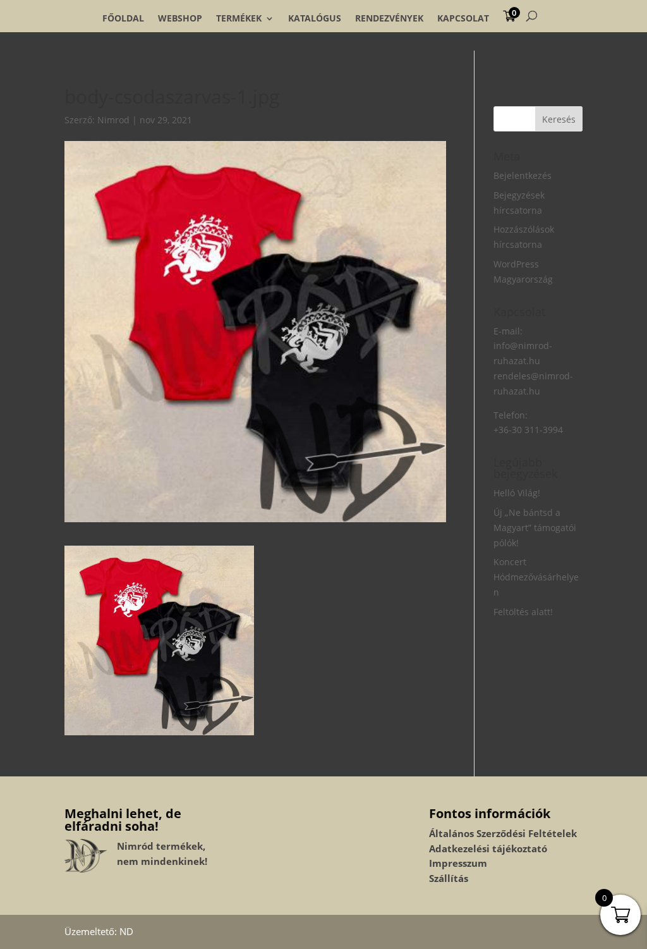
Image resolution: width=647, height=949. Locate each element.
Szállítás (448, 878)
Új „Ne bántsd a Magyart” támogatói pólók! (534, 527)
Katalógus (314, 18)
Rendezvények (389, 18)
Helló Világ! (516, 493)
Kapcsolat (463, 18)
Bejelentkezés (522, 175)
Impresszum (458, 863)
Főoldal (123, 18)
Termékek (239, 18)
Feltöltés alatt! (523, 612)
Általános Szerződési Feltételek (503, 833)
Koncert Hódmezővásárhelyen (536, 577)
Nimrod (113, 120)
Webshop (180, 18)
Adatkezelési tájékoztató (488, 848)
